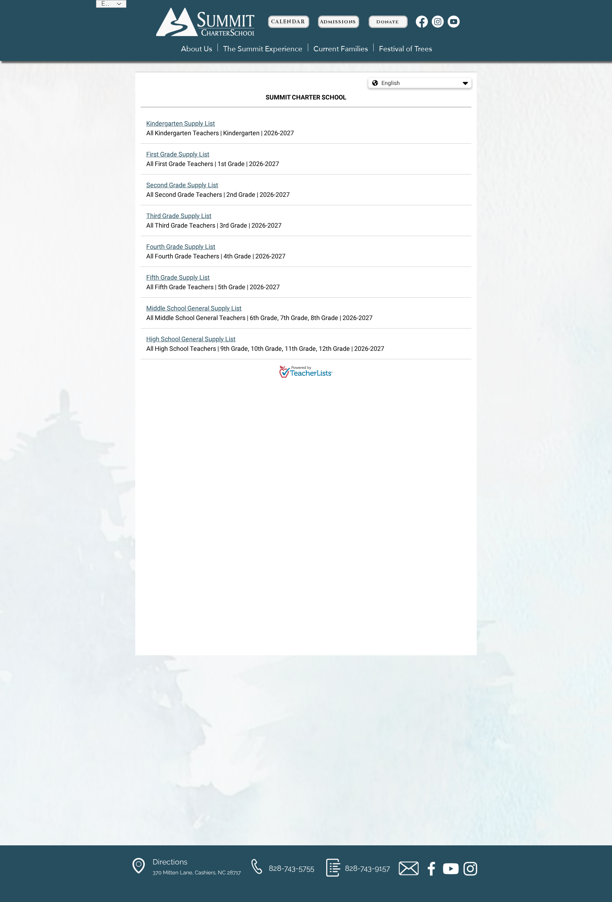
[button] (196, 47)
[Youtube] (454, 22)
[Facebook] (422, 22)
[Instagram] (438, 22)
